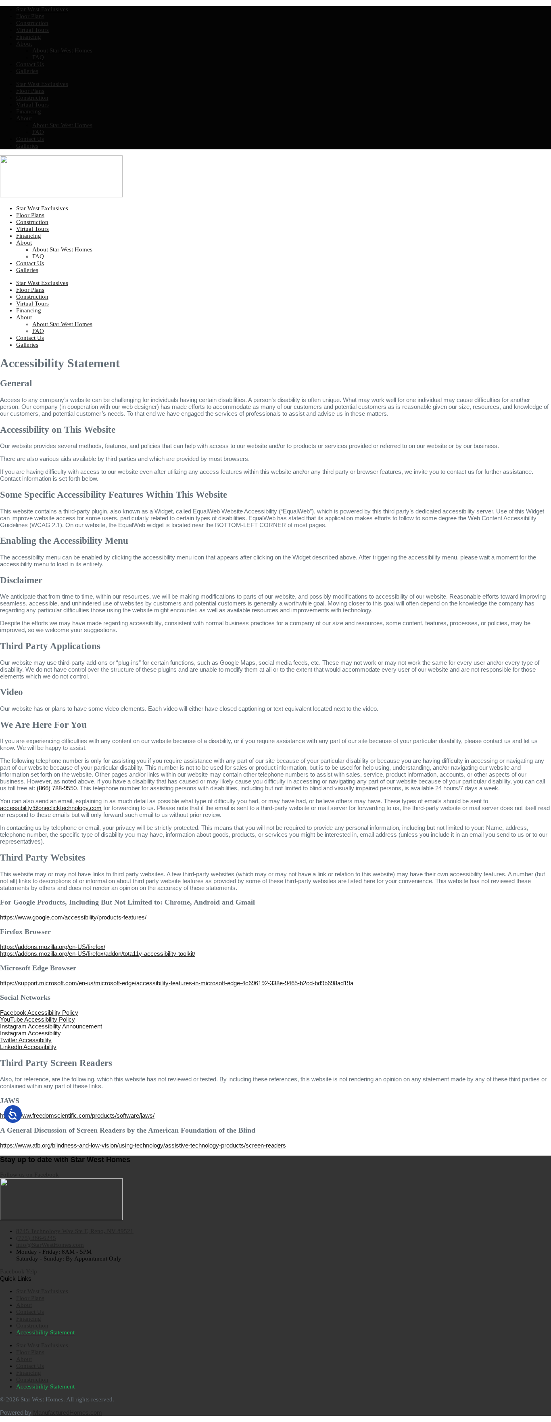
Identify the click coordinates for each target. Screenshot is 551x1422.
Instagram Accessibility (30, 1033)
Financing (28, 37)
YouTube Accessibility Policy (37, 1019)
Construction (32, 23)
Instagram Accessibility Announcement (51, 1026)
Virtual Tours (32, 30)
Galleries (27, 71)
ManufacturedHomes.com (67, 1412)
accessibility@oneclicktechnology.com (51, 807)
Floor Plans (30, 16)
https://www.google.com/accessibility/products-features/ (73, 917)
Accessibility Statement (45, 1332)
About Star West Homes (62, 50)
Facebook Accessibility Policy (39, 1012)
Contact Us (30, 64)
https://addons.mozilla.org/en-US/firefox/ (52, 946)
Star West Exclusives (42, 9)
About (24, 43)
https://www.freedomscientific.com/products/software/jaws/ (77, 1115)
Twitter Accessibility (26, 1040)
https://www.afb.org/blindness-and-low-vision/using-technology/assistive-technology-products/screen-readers (143, 1145)
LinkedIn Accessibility (28, 1046)
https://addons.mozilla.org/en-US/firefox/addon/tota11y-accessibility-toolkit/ (97, 953)
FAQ (38, 57)
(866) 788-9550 (57, 788)
